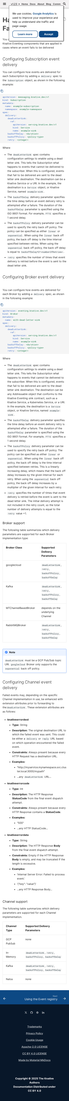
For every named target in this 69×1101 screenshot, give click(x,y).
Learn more (25, 34)
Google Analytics (43, 13)
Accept (48, 34)
